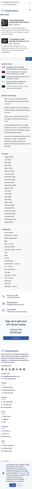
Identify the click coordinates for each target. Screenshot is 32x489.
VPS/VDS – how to (10, 286)
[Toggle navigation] (30, 3)
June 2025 (8, 194)
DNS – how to (9, 244)
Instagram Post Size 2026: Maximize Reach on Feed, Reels (17, 68)
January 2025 (9, 208)
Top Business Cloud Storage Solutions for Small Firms (19, 41)
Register (5, 419)
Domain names (9, 247)
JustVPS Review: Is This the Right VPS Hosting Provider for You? (16, 101)
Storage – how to (10, 275)
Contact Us (7, 431)
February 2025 (9, 205)
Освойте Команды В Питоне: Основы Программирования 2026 (17, 87)
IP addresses (8, 261)
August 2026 (8, 157)
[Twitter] (6, 369)
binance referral (9, 108)
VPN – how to (8, 278)
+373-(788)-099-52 (9, 5)
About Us (6, 434)
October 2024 (9, 216)
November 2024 (9, 214)
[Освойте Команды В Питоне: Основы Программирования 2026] (3, 86)
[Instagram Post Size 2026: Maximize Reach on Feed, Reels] (3, 67)
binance (7, 116)
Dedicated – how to (11, 235)
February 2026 (9, 171)
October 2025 (9, 182)
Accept (12, 485)
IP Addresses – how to (12, 264)
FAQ (5, 252)
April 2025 (7, 199)
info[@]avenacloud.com (11, 2)
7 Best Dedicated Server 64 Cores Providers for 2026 (18, 78)
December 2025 (9, 177)
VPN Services (7, 405)
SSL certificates (9, 269)
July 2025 (7, 191)
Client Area (6, 416)
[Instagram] (17, 369)
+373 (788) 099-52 (13, 298)
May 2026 (7, 163)
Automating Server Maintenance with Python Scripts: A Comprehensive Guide (19, 23)
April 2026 (7, 165)
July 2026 (7, 160)
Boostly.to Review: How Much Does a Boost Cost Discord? (17, 143)
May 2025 (7, 197)
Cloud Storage (8, 393)
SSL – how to (8, 267)
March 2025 (8, 202)
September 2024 (10, 219)
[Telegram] (24, 369)
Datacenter (7, 436)
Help (10, 24)
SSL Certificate (8, 402)
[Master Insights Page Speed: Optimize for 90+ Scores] (3, 82)
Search (29, 59)
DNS (5, 241)
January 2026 (9, 174)
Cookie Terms (22, 473)
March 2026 (8, 168)
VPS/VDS (7, 284)
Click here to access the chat (17, 312)
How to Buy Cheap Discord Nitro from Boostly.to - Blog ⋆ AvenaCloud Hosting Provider (17, 138)
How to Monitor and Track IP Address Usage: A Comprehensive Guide (17, 130)
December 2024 (9, 211)
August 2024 (8, 222)
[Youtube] (20, 369)
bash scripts (8, 233)
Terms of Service (8, 445)
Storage (7, 272)
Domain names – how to (12, 250)
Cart (4, 422)
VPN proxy (7, 281)
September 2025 (10, 185)
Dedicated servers (10, 238)
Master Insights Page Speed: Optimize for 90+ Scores (16, 83)
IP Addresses (7, 407)
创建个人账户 (8, 99)
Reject (20, 485)
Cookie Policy (7, 451)
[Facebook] (2, 369)
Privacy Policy (7, 448)
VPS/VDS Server (8, 387)
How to (6, 258)
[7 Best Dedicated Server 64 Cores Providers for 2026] (3, 77)
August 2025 (8, 188)
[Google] (9, 369)
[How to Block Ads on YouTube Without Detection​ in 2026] (3, 72)
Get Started (16, 338)
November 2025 (9, 180)
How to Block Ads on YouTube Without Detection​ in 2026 (16, 73)
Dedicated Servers (9, 390)
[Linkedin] (13, 369)
